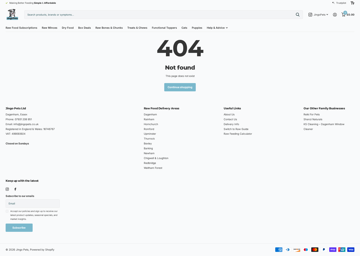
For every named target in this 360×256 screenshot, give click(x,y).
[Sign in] (335, 15)
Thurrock (149, 138)
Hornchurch (151, 124)
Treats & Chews (137, 27)
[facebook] (15, 189)
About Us (229, 114)
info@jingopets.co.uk (26, 124)
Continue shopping (180, 87)
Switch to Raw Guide (236, 129)
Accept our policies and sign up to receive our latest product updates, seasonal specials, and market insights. (34, 215)
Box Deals (84, 27)
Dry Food (68, 27)
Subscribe (19, 227)
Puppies (197, 27)
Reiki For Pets (312, 114)
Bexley (148, 143)
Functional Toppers (164, 27)
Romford (149, 129)
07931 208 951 (23, 119)
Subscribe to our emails (20, 195)
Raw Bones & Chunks (109, 27)
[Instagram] (7, 189)
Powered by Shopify (42, 249)
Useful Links (232, 108)
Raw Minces (49, 27)
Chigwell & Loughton (156, 158)
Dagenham (150, 114)
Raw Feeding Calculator (238, 133)
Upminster (150, 133)
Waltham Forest (153, 167)
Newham (149, 153)
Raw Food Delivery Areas (161, 108)
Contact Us (230, 119)
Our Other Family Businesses (324, 108)
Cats (184, 27)
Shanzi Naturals (313, 119)
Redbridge (150, 162)
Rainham (149, 119)
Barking (148, 148)
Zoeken (297, 14)
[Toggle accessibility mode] (352, 3)
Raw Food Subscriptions (21, 27)
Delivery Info (231, 124)
